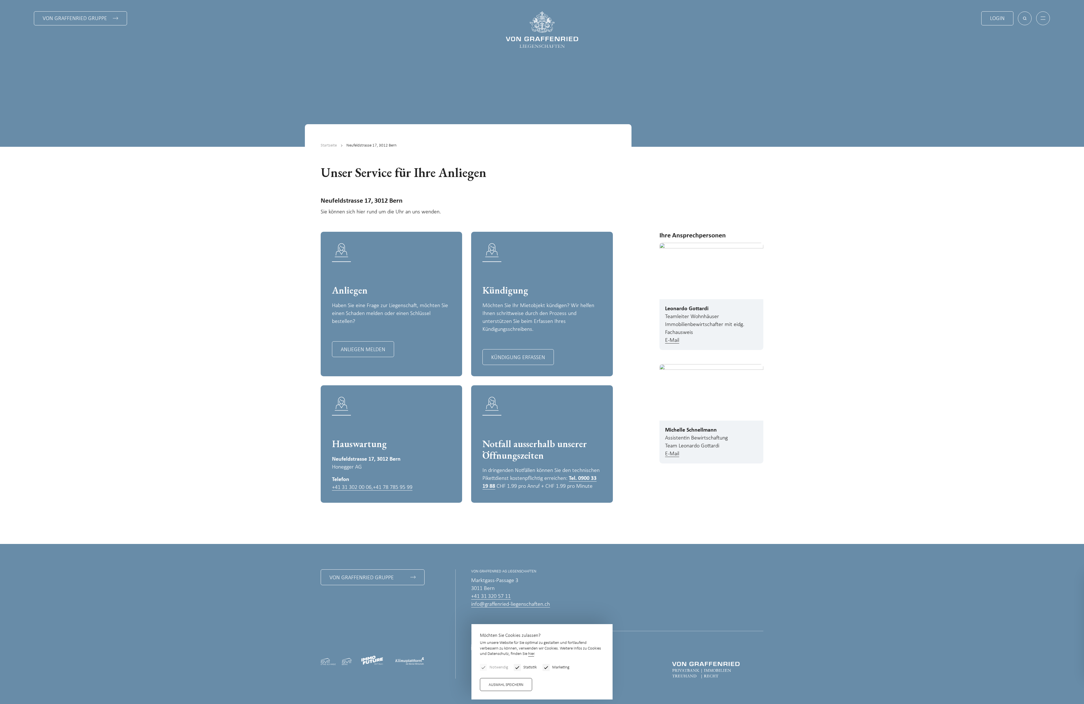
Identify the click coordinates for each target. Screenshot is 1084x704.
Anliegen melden (363, 350)
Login (997, 18)
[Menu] (1043, 18)
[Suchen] (1025, 18)
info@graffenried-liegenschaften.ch (510, 604)
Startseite (329, 145)
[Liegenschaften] (542, 29)
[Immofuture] (373, 661)
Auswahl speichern (506, 685)
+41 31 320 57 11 (491, 596)
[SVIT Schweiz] (328, 661)
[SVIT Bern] (347, 661)
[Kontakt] (1037, 663)
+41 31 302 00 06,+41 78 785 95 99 (372, 487)
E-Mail (672, 340)
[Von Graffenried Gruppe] (706, 670)
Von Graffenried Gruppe (75, 18)
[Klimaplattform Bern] (410, 661)
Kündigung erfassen (518, 357)
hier (531, 654)
